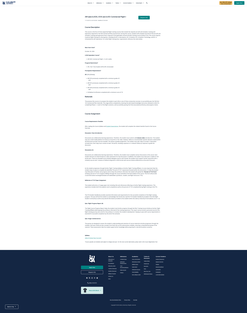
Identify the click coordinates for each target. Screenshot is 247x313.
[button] (91, 3)
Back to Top (10, 306)
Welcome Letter (111, 266)
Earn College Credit (136, 274)
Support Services (159, 261)
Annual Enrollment (160, 267)
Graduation (158, 272)
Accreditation (111, 263)
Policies (121, 272)
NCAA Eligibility (135, 272)
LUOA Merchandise (160, 274)
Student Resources (160, 259)
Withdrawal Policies (148, 274)
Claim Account (123, 270)
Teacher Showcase (112, 268)
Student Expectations (112, 126)
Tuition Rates (147, 261)
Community (158, 269)
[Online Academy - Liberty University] (9, 2)
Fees (145, 268)
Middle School (135, 264)
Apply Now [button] (239, 3)
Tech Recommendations (124, 266)
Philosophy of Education (111, 260)
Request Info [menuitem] (144, 17)
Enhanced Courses (136, 269)
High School (134, 267)
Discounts (146, 266)
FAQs (109, 278)
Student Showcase (112, 271)
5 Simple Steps (123, 259)
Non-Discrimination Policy (115, 300)
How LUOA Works (136, 259)
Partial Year (146, 263)
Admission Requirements (123, 262)
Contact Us (110, 276)
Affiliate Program (112, 273)
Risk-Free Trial (147, 271)
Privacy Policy (127, 300)
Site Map (135, 300)
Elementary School (136, 261)
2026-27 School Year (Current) (93, 238)
